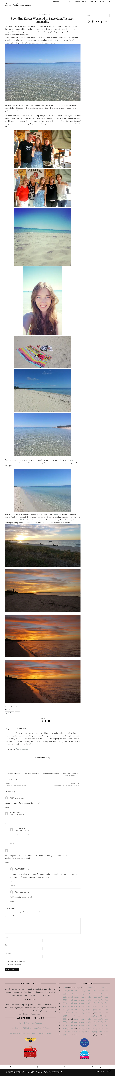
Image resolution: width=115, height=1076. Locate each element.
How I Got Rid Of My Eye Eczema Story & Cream (30, 1028)
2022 (65, 1022)
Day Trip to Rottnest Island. (32, 773)
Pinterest (72, 1067)
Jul (89, 987)
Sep (95, 987)
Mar (75, 990)
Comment (9, 916)
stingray (70, 460)
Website (8, 953)
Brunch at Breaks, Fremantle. (16, 784)
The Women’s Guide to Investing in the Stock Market (30, 1033)
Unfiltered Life (18, 1072)
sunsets (14, 520)
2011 (64, 987)
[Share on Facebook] (11, 780)
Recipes (8, 1072)
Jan (68, 990)
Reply (8, 807)
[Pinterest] (42, 721)
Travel (48, 15)
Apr (78, 990)
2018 (65, 1009)
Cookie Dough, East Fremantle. (51, 773)
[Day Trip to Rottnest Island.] (33, 766)
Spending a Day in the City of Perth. (67, 784)
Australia (53, 26)
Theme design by (102, 1071)
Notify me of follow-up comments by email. (16, 961)
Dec (106, 987)
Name (8, 937)
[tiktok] (102, 21)
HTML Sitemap (25, 1074)
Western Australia (27, 520)
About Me (26, 1071)
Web (17, 749)
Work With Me (36, 1071)
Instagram (24, 749)
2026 (65, 1035)
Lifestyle (47, 1071)
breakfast (57, 514)
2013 (64, 994)
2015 (65, 1000)
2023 (65, 1025)
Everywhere (36, 1074)
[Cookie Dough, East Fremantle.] (52, 766)
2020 (65, 1016)
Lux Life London (18, 5)
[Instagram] (39, 721)
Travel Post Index (12, 1074)
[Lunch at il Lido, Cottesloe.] (14, 766)
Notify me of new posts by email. (14, 964)
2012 (64, 990)
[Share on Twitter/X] (14, 780)
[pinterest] (93, 21)
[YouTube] (45, 721)
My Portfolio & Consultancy (53, 1074)
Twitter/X (18, 1067)
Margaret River (10, 32)
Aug (91, 987)
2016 (65, 1003)
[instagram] (89, 21)
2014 (64, 997)
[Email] (49, 721)
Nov (102, 987)
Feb (71, 990)
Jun (85, 990)
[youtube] (97, 21)
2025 (65, 1032)
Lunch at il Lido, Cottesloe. (13, 773)
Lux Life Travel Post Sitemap (30, 1023)
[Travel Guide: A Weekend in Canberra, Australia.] (71, 766)
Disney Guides (50, 1072)
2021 (64, 1019)
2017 (65, 1006)
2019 (65, 1013)
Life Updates (31, 1072)
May (82, 990)
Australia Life (57, 1071)
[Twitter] (36, 721)
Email (7, 945)
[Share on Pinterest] (16, 780)
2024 (65, 1028)
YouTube (98, 1067)
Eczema (40, 1072)
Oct (98, 987)
